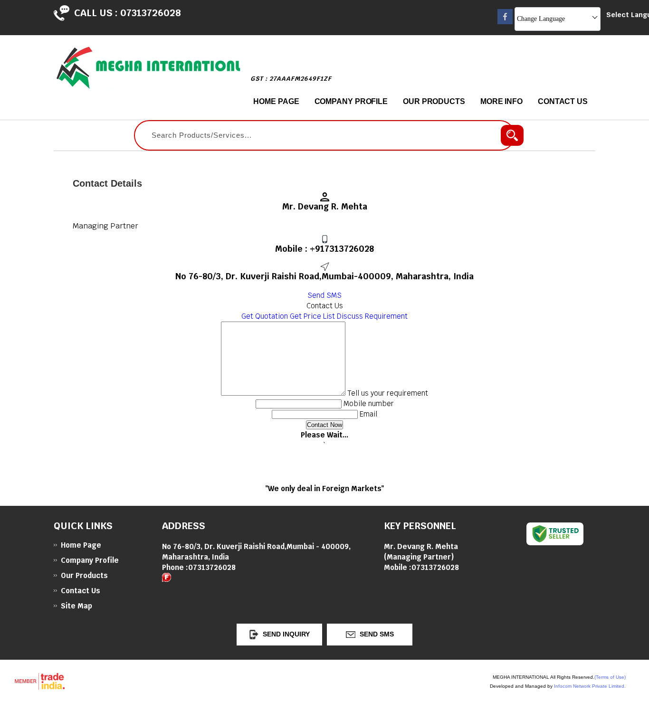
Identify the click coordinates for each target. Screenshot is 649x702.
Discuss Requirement (372, 316)
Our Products (434, 101)
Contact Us (563, 101)
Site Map (76, 605)
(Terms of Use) (610, 677)
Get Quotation (264, 316)
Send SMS (324, 295)
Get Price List (312, 316)
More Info (501, 101)
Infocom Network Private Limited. (590, 686)
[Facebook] (505, 21)
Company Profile (351, 101)
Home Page (276, 101)
